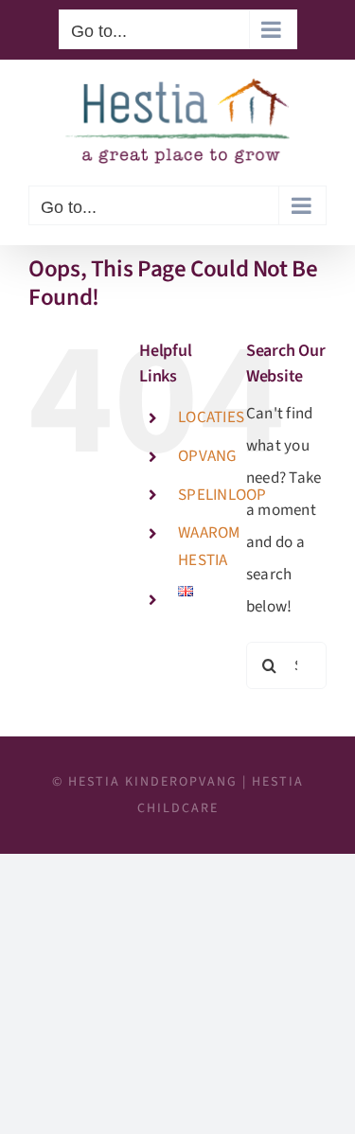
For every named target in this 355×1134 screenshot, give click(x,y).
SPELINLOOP (222, 495)
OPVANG (207, 456)
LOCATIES (211, 417)
